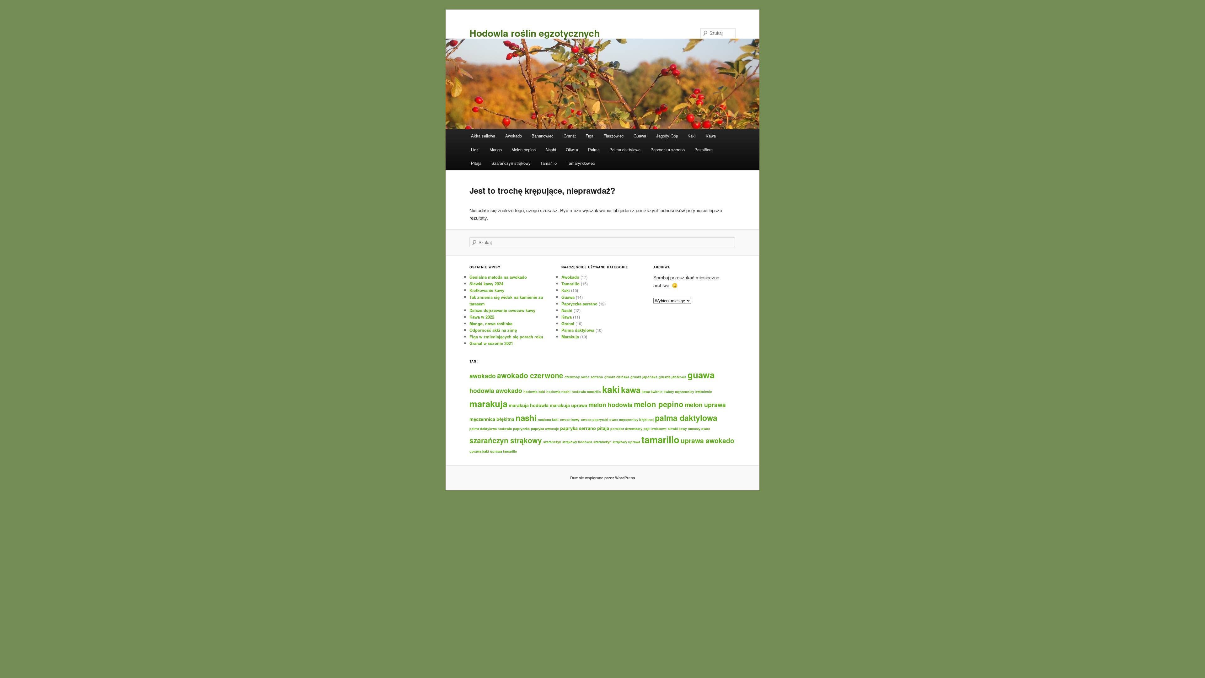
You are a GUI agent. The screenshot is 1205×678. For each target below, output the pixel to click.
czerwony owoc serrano (584, 376)
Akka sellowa (483, 136)
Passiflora (703, 150)
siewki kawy (677, 428)
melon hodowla (610, 404)
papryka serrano (578, 428)
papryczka (521, 428)
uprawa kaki (479, 451)
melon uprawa (705, 404)
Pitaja (476, 163)
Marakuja (570, 337)
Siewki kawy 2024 (486, 284)
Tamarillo (548, 163)
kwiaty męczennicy (679, 391)
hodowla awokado (495, 390)
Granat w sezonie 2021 (491, 343)
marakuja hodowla (529, 405)
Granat (570, 136)
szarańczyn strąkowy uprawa (616, 441)
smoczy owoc (699, 428)
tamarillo (660, 439)
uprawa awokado (707, 440)
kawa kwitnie (652, 391)
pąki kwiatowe (655, 428)
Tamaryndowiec (581, 163)
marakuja (488, 403)
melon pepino (658, 404)
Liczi (475, 150)
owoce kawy (570, 419)
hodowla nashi (558, 391)
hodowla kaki (534, 391)
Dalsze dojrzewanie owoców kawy (502, 310)
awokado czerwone (530, 375)
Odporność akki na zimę (493, 330)
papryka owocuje (545, 428)
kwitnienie (703, 391)
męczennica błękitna (491, 419)
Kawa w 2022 (481, 317)
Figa (589, 136)
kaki (611, 389)
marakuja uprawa (568, 405)
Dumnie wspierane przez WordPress (602, 478)
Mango (496, 150)
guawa (701, 375)
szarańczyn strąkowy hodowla (567, 441)
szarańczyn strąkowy (505, 440)
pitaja (603, 428)
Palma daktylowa (624, 150)
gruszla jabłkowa (672, 376)
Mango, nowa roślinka (490, 323)
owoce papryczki (594, 419)
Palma (594, 150)
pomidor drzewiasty (626, 428)
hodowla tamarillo (586, 391)
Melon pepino (523, 150)
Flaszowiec (613, 136)
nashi (526, 417)
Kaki (692, 136)
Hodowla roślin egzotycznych (534, 33)
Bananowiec (543, 136)
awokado (482, 375)
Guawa (640, 136)
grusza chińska (616, 376)
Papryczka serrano (668, 150)
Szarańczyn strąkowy (511, 163)
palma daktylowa (686, 417)
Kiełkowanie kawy (486, 290)
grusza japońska (643, 376)
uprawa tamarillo (503, 451)
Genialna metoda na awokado (498, 277)
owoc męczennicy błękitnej (631, 419)
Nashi (551, 150)
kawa (630, 390)
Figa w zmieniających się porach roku (506, 337)
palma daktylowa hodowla (490, 428)
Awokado (513, 136)
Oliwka (572, 150)
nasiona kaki (548, 419)
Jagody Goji (667, 136)
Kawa (711, 136)
